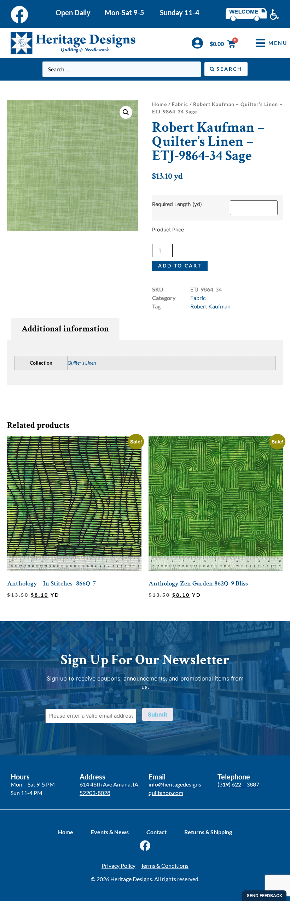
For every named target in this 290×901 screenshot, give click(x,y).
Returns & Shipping (208, 832)
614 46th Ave (96, 784)
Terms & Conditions (164, 865)
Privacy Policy (118, 865)
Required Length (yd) (177, 204)
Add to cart (180, 266)
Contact (156, 832)
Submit (157, 714)
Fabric (180, 104)
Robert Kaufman (210, 306)
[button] (266, 43)
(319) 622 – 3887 (238, 784)
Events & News (110, 832)
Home (159, 104)
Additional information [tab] (65, 328)
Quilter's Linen (82, 363)
